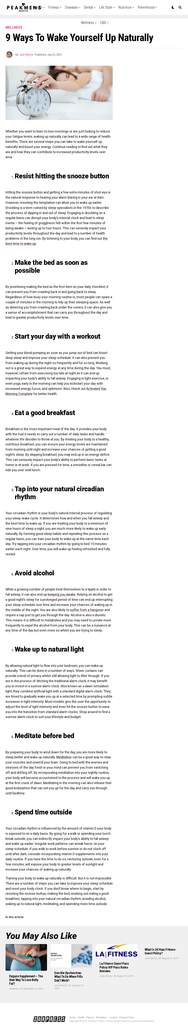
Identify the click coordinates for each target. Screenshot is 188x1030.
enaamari (14, 988)
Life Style (105, 7)
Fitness (53, 7)
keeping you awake (61, 594)
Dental (88, 7)
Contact (113, 1017)
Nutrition (125, 7)
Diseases (71, 7)
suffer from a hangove (86, 610)
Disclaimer (101, 1017)
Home (72, 1017)
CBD (103, 22)
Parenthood (146, 7)
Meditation (64, 757)
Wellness (87, 22)
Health (81, 1017)
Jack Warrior (26, 54)
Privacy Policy (126, 1017)
